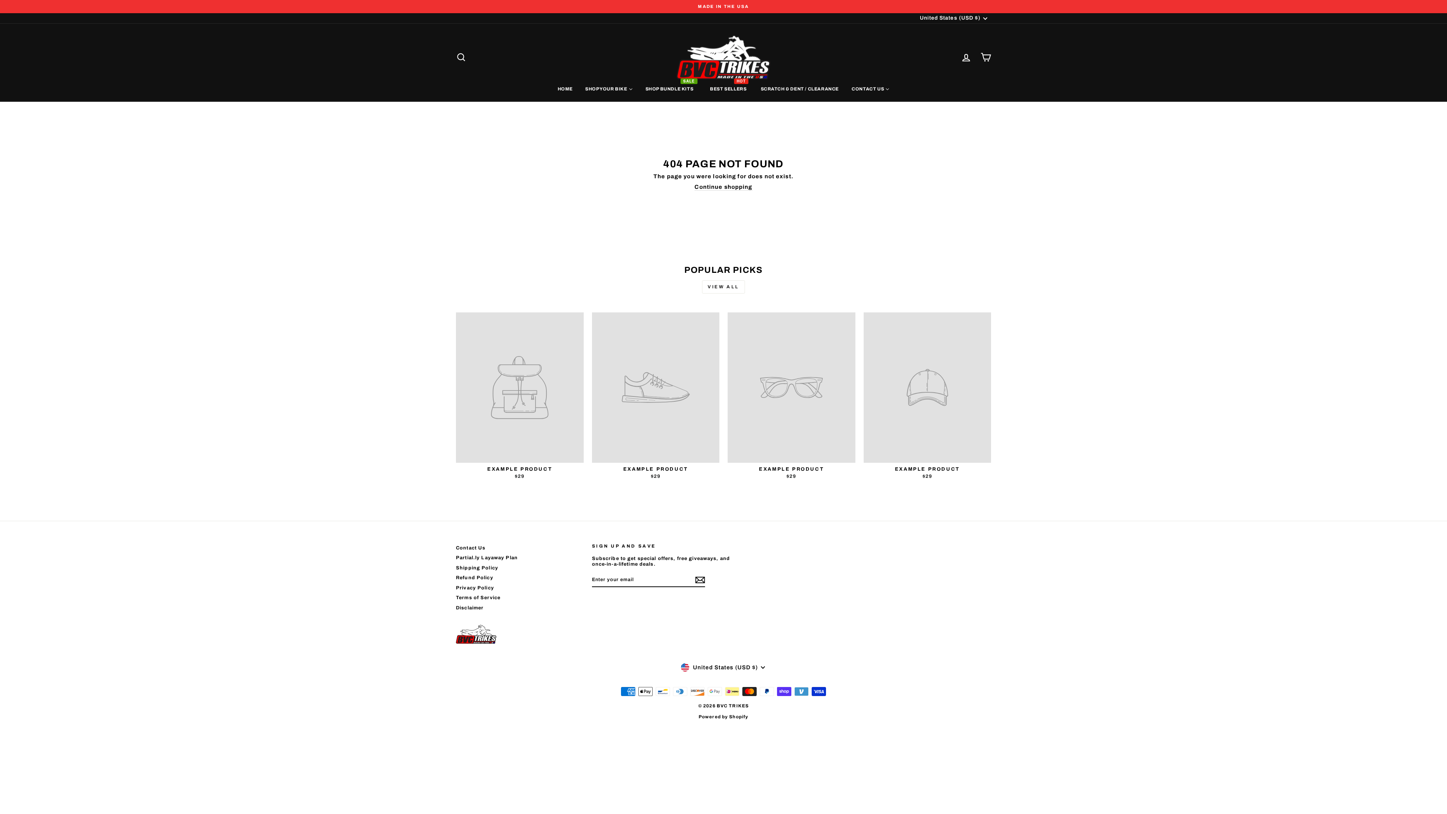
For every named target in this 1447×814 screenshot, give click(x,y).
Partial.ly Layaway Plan (487, 557)
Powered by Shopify (723, 716)
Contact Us (470, 548)
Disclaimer (469, 607)
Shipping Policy (477, 568)
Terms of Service (478, 597)
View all (723, 286)
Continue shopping (723, 187)
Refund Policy (474, 577)
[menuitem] (565, 88)
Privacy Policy (475, 588)
